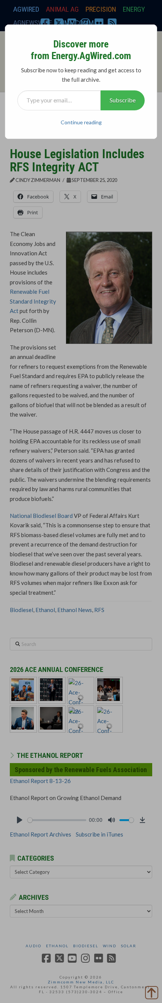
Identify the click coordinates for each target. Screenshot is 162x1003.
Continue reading (81, 122)
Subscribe (123, 100)
